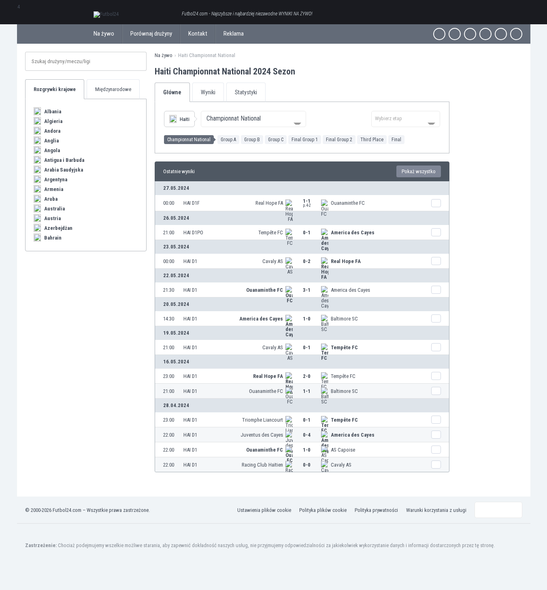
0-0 (307, 465)
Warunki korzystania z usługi (436, 510)
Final (396, 139)
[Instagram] (470, 34)
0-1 (307, 232)
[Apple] (485, 34)
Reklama (233, 33)
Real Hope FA (269, 203)
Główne (172, 92)
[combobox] (253, 119)
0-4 (307, 435)
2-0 (307, 376)
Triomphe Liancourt (262, 420)
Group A (228, 139)
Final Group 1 (305, 139)
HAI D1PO (193, 232)
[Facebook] (439, 34)
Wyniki (208, 92)
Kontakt (197, 33)
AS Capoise (343, 450)
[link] (302, 203)
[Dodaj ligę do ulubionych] (302, 71)
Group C (275, 139)
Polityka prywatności (376, 510)
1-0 (307, 319)
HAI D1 (190, 261)
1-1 (307, 203)
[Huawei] (516, 34)
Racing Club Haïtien (262, 465)
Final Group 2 (339, 139)
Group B (252, 139)
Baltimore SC (344, 319)
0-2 (307, 261)
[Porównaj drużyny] (436, 203)
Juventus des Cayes (262, 435)
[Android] (501, 34)
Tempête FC (270, 232)
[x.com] (455, 34)
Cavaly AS (272, 261)
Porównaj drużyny (151, 33)
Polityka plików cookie (323, 510)
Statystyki (246, 92)
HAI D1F (191, 203)
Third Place (371, 139)
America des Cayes (353, 232)
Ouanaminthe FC (348, 203)
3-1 (307, 290)
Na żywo (104, 33)
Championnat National (189, 139)
